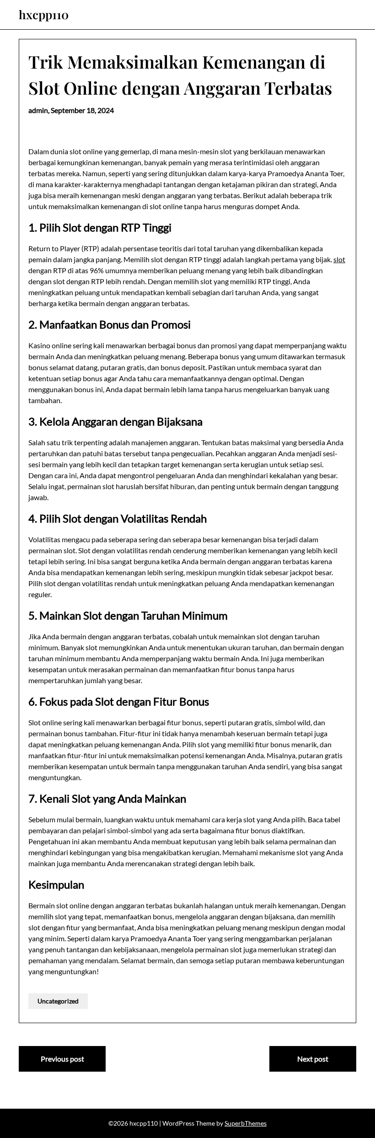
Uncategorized (58, 1001)
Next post (312, 1058)
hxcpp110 (44, 14)
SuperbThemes (246, 1123)
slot (339, 259)
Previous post (62, 1058)
